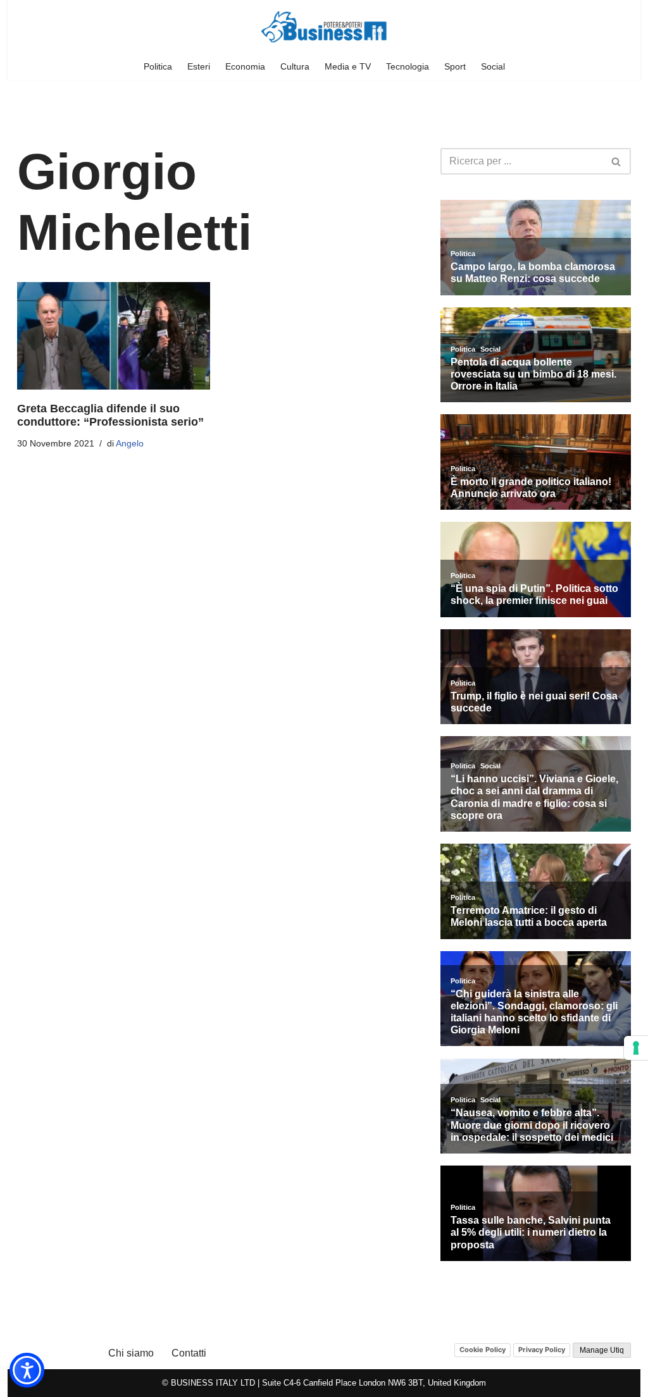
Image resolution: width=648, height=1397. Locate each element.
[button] (27, 1370)
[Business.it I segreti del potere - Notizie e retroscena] (324, 26)
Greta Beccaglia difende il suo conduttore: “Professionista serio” (110, 415)
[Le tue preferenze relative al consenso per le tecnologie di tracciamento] (636, 1048)
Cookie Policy (482, 1349)
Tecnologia (407, 66)
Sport (455, 66)
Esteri (198, 66)
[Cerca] (616, 161)
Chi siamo (131, 1353)
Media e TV (348, 66)
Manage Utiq (602, 1350)
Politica (158, 66)
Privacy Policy (541, 1349)
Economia (245, 66)
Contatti (188, 1353)
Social (493, 66)
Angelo (130, 443)
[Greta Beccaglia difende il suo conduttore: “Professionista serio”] (113, 336)
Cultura (294, 66)
